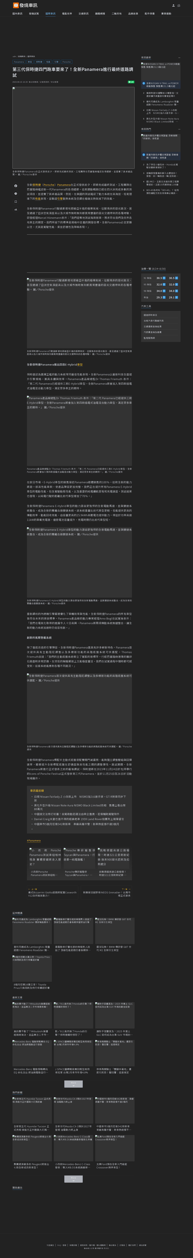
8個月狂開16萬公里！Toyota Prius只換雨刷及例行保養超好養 (32, 986)
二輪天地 (117, 13)
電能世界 (67, 13)
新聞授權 (73, 1245)
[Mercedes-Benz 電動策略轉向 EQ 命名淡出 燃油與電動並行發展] (32, 1053)
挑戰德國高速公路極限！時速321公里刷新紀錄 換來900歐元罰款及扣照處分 (113, 873)
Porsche (66, 61)
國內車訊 (17, 13)
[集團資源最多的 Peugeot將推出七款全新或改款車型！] (32, 1148)
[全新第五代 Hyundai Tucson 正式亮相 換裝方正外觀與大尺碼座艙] (32, 1110)
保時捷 (39, 61)
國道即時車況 (150, 315)
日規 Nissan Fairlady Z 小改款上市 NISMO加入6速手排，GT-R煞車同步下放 (80, 798)
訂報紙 (122, 1245)
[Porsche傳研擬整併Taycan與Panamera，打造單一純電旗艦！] (79, 858)
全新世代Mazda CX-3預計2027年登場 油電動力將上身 (73, 1128)
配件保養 (150, 13)
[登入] (173, 5)
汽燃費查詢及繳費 (153, 332)
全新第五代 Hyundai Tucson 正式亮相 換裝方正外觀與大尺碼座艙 (31, 1128)
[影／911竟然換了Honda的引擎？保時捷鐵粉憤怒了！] (73, 1015)
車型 (30, 61)
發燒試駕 (34, 13)
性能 (48, 61)
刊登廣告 (50, 1245)
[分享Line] (15, 193)
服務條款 (84, 1245)
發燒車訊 (21, 56)
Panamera (19, 61)
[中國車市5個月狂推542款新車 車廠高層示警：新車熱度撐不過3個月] (115, 1110)
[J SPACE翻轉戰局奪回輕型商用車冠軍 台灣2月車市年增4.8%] (73, 1053)
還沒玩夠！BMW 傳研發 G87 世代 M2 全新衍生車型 (113, 948)
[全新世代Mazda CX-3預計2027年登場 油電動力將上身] (73, 1110)
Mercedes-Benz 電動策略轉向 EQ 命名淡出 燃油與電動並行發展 (31, 1070)
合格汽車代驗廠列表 (154, 320)
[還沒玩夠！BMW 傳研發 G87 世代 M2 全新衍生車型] (115, 931)
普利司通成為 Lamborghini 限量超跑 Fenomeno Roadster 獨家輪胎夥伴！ (32, 948)
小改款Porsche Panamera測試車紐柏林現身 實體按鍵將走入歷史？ (44, 873)
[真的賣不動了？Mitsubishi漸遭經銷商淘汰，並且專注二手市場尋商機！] (32, 1015)
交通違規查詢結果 (153, 326)
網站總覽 (142, 1245)
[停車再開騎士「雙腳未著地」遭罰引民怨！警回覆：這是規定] (115, 1053)
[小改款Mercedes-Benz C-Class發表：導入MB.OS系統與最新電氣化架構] (73, 1148)
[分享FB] (15, 185)
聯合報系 (112, 1245)
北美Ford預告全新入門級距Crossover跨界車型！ (111, 1165)
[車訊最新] (179, 57)
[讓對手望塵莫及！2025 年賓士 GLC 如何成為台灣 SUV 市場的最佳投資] (115, 1015)
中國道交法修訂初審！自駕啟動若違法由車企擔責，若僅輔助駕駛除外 (77, 814)
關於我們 (132, 1245)
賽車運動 (166, 13)
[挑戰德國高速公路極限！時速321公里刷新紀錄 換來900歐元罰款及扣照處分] (113, 858)
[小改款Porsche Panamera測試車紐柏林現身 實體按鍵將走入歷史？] (45, 858)
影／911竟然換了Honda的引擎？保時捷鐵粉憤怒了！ (71, 1033)
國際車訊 (51, 13)
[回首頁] (28, 5)
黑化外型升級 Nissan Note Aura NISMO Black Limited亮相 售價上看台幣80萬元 (80, 807)
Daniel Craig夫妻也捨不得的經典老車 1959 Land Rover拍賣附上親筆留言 (79, 819)
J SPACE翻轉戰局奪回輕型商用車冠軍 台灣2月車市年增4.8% (72, 1070)
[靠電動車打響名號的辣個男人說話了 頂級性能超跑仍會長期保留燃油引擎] (73, 931)
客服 (64, 1245)
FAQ (59, 1245)
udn (14, 56)
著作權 (92, 1245)
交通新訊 (84, 13)
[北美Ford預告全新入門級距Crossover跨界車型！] (115, 1148)
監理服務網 (149, 337)
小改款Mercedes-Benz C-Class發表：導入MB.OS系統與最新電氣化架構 (72, 1165)
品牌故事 (133, 13)
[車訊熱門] (179, 129)
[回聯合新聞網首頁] (16, 5)
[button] (179, 5)
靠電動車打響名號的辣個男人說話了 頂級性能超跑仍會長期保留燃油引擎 (73, 948)
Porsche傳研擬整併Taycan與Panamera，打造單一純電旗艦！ (78, 873)
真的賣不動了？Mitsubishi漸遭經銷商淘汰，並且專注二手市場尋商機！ (31, 1033)
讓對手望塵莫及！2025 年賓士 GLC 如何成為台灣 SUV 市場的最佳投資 (114, 1033)
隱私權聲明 (101, 1245)
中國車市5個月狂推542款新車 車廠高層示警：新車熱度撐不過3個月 (76, 824)
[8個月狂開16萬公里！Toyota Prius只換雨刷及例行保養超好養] (32, 968)
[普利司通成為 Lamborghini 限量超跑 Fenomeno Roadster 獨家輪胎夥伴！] (32, 931)
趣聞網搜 (100, 13)
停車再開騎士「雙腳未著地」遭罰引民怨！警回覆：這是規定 (113, 1070)
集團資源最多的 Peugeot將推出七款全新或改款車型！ (31, 1165)
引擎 (56, 61)
